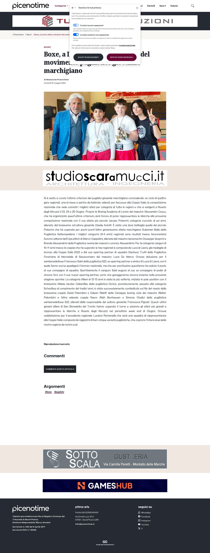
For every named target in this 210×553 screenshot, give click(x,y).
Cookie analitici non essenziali (94, 35)
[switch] (76, 34)
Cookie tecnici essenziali (91, 25)
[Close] (137, 8)
